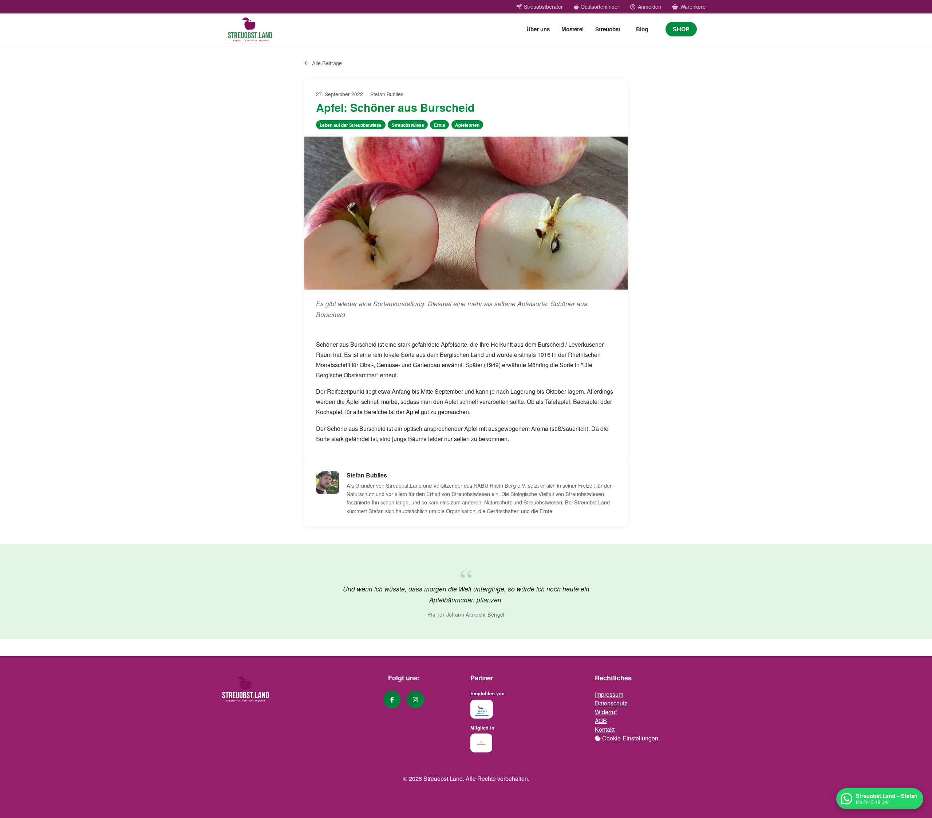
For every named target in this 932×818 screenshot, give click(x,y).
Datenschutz (611, 703)
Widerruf (606, 712)
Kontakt (605, 729)
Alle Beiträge (327, 63)
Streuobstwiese (408, 125)
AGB (601, 720)
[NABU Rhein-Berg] (481, 709)
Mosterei (572, 29)
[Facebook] (392, 699)
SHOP (681, 29)
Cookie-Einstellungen (629, 738)
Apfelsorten (467, 125)
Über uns (538, 29)
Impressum (609, 694)
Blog (642, 29)
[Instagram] (415, 699)
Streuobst (607, 29)
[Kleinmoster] (481, 743)
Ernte (439, 125)
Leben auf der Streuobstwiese (351, 125)
